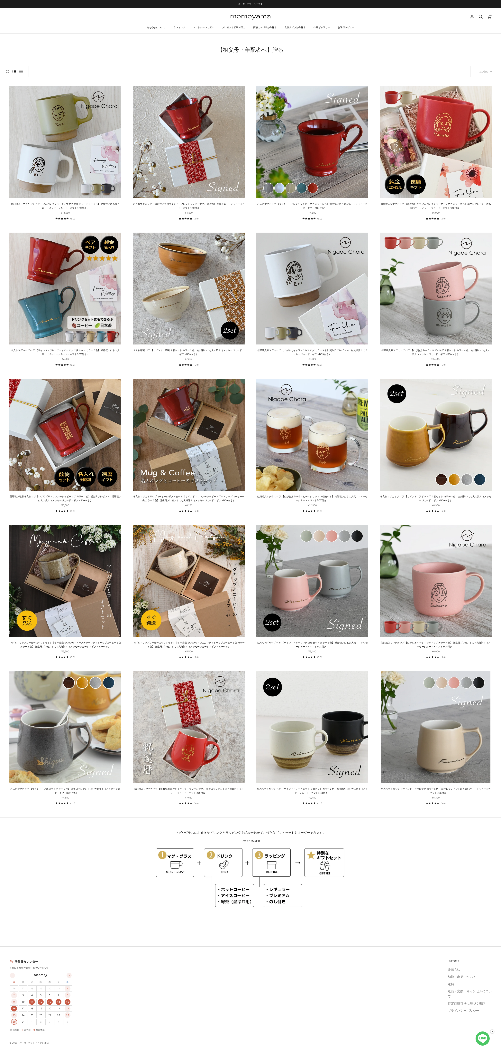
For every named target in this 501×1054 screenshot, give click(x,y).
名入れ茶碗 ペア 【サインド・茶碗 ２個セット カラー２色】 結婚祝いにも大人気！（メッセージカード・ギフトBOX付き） (188, 352)
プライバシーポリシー (463, 1010)
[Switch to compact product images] (21, 71)
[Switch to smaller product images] (14, 71)
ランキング (179, 27)
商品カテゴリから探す (265, 27)
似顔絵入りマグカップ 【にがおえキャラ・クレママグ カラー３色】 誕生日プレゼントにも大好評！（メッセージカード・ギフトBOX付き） (312, 352)
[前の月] (12, 975)
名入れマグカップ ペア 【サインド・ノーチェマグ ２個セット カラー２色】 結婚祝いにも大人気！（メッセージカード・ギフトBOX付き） (312, 790)
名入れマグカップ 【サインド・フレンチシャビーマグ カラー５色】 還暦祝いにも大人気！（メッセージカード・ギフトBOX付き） (312, 205)
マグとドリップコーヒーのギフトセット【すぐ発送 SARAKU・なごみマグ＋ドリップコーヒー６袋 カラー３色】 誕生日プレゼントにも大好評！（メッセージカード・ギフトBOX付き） (189, 644)
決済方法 (454, 970)
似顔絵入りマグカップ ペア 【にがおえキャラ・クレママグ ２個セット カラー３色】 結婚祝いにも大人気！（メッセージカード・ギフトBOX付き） (65, 205)
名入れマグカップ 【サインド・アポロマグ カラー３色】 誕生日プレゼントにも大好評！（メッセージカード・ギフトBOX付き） (65, 790)
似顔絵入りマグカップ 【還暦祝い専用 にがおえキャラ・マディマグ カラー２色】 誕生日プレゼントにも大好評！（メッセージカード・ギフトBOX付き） (436, 205)
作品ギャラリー (322, 27)
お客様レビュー (346, 27)
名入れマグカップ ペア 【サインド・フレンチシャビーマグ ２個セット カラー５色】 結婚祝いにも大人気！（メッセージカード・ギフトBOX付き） (65, 352)
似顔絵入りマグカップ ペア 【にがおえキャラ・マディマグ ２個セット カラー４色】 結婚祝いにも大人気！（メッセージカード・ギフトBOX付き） (435, 352)
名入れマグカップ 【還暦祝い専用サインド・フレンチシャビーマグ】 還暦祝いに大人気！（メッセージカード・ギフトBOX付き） (189, 205)
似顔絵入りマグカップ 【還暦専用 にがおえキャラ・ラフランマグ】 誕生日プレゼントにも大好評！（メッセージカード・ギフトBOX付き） (189, 790)
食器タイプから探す (295, 27)
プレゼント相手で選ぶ (233, 27)
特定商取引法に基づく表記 (466, 1003)
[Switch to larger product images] (7, 71)
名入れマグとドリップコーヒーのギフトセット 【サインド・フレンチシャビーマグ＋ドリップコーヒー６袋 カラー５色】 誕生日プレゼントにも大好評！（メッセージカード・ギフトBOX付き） (188, 498)
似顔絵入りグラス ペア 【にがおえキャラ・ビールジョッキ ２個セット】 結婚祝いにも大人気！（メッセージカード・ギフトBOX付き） (312, 498)
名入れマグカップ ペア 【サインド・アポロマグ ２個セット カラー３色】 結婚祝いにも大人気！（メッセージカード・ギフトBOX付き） (435, 498)
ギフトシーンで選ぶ (203, 27)
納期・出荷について (462, 977)
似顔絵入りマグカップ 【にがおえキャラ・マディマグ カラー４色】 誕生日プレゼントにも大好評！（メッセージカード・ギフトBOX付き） (436, 644)
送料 (451, 984)
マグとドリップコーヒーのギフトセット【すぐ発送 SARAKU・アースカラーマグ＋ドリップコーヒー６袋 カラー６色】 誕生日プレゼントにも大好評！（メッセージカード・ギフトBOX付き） (65, 644)
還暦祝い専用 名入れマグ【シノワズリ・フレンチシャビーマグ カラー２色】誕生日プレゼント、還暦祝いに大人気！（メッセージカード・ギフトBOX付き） (65, 498)
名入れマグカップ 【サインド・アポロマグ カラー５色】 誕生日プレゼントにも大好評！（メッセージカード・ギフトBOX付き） (436, 790)
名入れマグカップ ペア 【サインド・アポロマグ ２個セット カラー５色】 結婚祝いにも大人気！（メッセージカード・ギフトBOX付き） (312, 644)
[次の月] (69, 975)
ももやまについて (156, 27)
